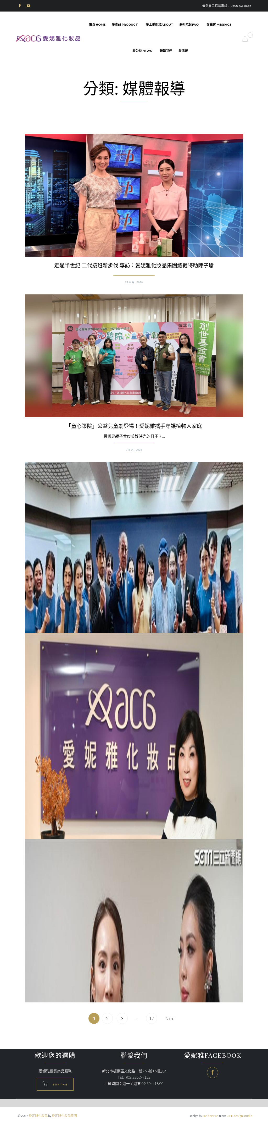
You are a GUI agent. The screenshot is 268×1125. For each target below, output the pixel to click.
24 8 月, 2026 (134, 282)
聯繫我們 (166, 51)
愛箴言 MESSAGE (218, 24)
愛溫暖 (183, 51)
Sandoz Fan (211, 1116)
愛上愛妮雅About (159, 24)
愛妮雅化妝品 (38, 1116)
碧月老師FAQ (189, 24)
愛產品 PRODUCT (125, 24)
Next (170, 1018)
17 (151, 1018)
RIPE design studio (239, 1116)
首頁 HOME (97, 24)
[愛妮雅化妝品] (48, 38)
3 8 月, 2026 (134, 450)
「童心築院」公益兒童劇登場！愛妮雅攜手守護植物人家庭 (134, 425)
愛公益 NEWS (142, 51)
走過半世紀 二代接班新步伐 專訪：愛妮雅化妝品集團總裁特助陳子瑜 (134, 265)
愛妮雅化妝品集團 (64, 1116)
